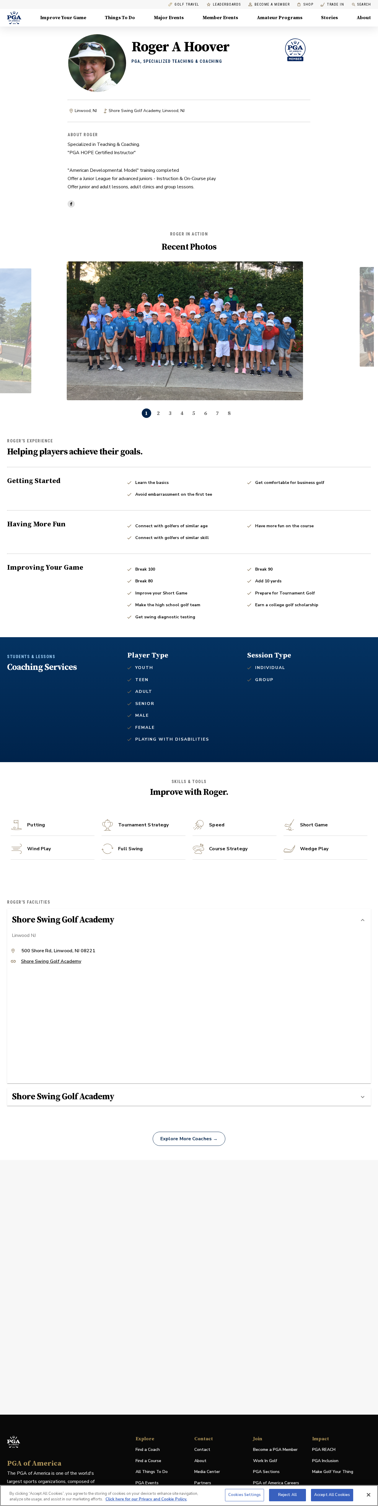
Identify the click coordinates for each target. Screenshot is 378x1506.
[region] (189, 1495)
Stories (329, 18)
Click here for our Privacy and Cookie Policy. (146, 1499)
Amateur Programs (279, 18)
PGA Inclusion (325, 1461)
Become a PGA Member (275, 1449)
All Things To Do (152, 1471)
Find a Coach (148, 1449)
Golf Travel (187, 4)
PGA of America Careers (276, 1483)
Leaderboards (227, 4)
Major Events (169, 18)
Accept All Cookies (332, 1494)
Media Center (207, 1472)
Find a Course (148, 1461)
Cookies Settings (244, 1494)
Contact (202, 1449)
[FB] (71, 203)
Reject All (287, 1494)
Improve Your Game (63, 18)
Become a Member (272, 4)
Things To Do (120, 18)
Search (364, 4)
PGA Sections (266, 1471)
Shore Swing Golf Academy (51, 961)
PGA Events (147, 1483)
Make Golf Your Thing (332, 1472)
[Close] (368, 1494)
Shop (305, 4)
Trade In (332, 4)
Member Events (220, 18)
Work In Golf (265, 1461)
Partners (202, 1483)
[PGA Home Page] (14, 18)
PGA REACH (323, 1450)
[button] (189, 920)
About (364, 18)
